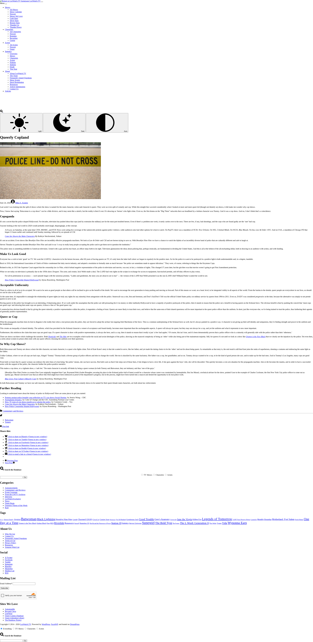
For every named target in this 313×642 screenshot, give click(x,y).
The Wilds (213, 523)
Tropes (219, 523)
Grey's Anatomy (162, 519)
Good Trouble (146, 519)
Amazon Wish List (12, 547)
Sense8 (76, 523)
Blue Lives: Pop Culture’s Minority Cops (20, 379)
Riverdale (59, 523)
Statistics (125, 523)
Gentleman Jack (132, 519)
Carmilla (75, 519)
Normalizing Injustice (13, 400)
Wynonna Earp (237, 523)
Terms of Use (10, 541)
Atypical (17, 519)
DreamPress (74, 624)
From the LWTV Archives (15, 494)
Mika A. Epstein (21, 203)
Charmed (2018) (85, 519)
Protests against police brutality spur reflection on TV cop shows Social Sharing (35, 398)
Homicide (52, 337)
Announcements (11, 488)
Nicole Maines (299, 519)
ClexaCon (96, 519)
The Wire (63, 337)
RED (52, 523)
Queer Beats (9, 503)
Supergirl (148, 523)
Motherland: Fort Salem (283, 519)
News (7, 501)
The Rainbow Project (13, 620)
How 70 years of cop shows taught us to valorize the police (27, 402)
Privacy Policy (10, 543)
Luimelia (254, 519)
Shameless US (84, 523)
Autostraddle (10, 609)
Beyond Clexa (10, 611)
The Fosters (176, 523)
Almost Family (8, 519)
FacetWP (54, 624)
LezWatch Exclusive (13, 499)
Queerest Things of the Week (16, 505)
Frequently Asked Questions (16, 538)
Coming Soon (104, 519)
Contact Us (9, 536)
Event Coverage (11, 492)
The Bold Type (163, 523)
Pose (48, 523)
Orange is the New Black (255, 337)
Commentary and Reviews (13, 411)
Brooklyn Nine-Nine (64, 519)
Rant (7, 508)
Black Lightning (46, 519)
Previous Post (12, 461)
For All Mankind (121, 519)
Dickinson (113, 519)
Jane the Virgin (184, 519)
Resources (9, 545)
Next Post (9, 463)
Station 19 (116, 523)
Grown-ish (173, 519)
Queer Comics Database (14, 616)
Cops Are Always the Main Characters (20, 236)
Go (25, 477)
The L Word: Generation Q (194, 523)
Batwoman (9, 420)
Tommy (8, 422)
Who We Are (10, 534)
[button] (1, 112)
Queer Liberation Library (14, 618)
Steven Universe (135, 523)
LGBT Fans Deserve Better (241, 519)
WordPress (46, 624)
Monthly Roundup (264, 519)
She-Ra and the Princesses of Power (100, 523)
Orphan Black (41, 523)
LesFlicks (8, 614)
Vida (224, 523)
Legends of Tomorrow (217, 519)
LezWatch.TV (25, 624)
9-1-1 (1, 519)
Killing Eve (197, 519)
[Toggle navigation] (42, 1)
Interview (8, 497)
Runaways (69, 523)
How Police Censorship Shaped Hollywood (22, 280)
